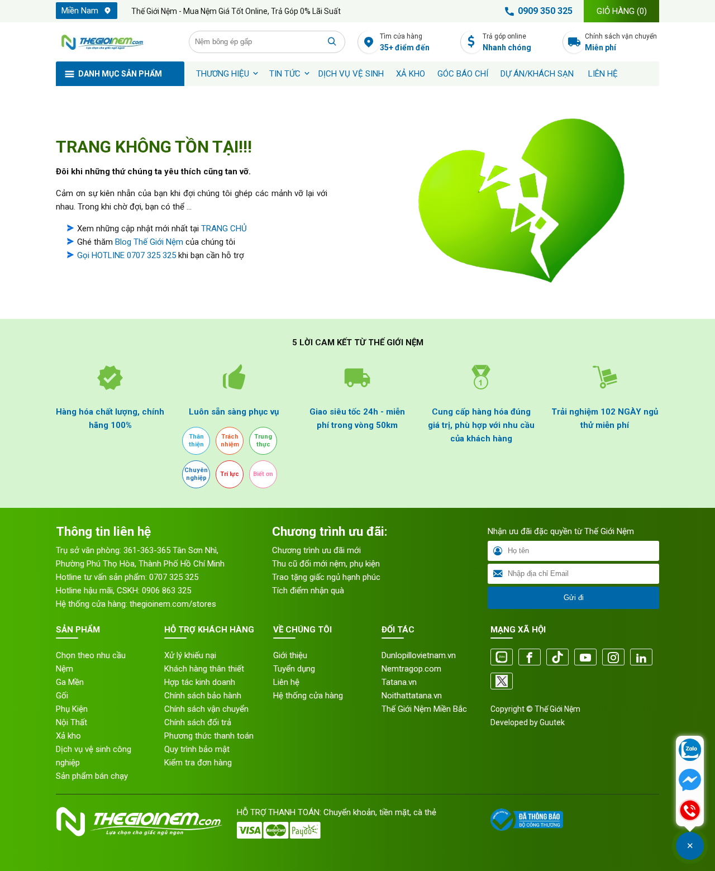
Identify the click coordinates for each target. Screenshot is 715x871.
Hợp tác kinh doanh (199, 682)
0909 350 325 (545, 11)
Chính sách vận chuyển (621, 42)
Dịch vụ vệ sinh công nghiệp (93, 756)
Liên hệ (603, 74)
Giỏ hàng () (622, 11)
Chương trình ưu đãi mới (316, 550)
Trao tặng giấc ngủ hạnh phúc (326, 577)
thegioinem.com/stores (173, 604)
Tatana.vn (399, 682)
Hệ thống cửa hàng (308, 696)
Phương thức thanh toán (209, 736)
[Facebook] (529, 658)
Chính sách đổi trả (197, 722)
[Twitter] (501, 682)
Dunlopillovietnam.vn (419, 655)
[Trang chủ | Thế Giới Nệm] (116, 42)
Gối (62, 696)
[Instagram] (613, 658)
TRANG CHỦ (224, 228)
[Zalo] (501, 658)
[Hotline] (690, 811)
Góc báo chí (462, 74)
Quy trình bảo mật (197, 749)
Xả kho (68, 736)
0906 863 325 (166, 591)
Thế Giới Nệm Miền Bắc (424, 709)
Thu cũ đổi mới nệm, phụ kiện (326, 564)
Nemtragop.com (411, 669)
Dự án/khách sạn (537, 74)
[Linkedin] (641, 658)
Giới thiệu (290, 655)
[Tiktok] (557, 658)
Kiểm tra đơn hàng (198, 763)
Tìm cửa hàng (405, 42)
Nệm (64, 669)
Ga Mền (70, 682)
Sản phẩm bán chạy (92, 776)
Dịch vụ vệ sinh (351, 74)
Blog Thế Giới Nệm (149, 242)
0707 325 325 (173, 577)
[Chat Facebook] (690, 781)
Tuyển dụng (294, 669)
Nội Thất (71, 722)
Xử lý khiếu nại (190, 655)
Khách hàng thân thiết (204, 669)
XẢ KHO (410, 74)
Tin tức (285, 74)
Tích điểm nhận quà (308, 591)
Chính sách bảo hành (202, 696)
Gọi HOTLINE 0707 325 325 (126, 255)
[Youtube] (585, 658)
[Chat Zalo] (690, 751)
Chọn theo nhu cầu (91, 655)
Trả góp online (507, 42)
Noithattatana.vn (412, 696)
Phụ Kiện (72, 709)
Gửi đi (574, 597)
